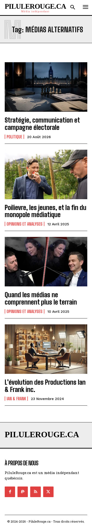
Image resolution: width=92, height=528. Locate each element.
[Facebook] (10, 492)
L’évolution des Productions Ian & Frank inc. (45, 385)
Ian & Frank (16, 398)
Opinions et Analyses (24, 224)
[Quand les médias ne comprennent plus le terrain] (46, 261)
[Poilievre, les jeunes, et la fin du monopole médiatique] (46, 174)
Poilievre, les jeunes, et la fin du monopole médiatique (45, 211)
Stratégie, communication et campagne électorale (42, 123)
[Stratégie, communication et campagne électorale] (46, 87)
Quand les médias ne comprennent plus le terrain (41, 298)
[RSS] (35, 492)
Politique (14, 137)
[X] (48, 492)
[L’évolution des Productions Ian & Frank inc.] (46, 349)
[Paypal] (22, 492)
